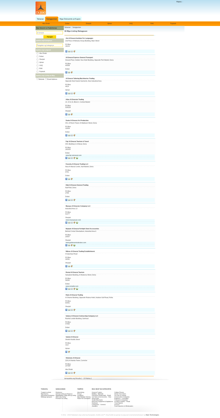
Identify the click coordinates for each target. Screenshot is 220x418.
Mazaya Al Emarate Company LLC (78, 206)
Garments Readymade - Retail (101, 395)
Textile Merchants (97, 400)
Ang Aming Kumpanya (47, 395)
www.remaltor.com (72, 286)
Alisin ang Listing (61, 397)
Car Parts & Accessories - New (101, 397)
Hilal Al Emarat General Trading (77, 185)
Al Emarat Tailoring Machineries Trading (80, 78)
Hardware (95, 403)
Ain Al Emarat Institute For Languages (79, 38)
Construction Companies (122, 397)
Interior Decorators (120, 394)
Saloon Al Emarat (72, 337)
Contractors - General (98, 404)
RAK (152, 23)
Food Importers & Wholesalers (123, 406)
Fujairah (173, 23)
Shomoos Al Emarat (73, 358)
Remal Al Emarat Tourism (75, 272)
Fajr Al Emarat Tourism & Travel (77, 141)
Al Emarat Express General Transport (79, 57)
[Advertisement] (109, 8)
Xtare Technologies (152, 415)
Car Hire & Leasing (120, 395)
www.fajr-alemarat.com (73, 155)
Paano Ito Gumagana (83, 398)
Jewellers (95, 406)
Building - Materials (97, 394)
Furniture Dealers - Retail (122, 401)
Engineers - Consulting (121, 398)
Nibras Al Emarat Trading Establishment (80, 251)
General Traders (97, 392)
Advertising (80, 392)
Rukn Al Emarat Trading (74, 295)
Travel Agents (118, 403)
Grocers (117, 404)
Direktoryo (59, 392)
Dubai (67, 23)
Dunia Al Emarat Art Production (77, 120)
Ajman (109, 23)
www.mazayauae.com (73, 220)
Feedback (80, 395)
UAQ (131, 23)
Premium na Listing (61, 398)
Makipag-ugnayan (46, 397)
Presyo (79, 394)
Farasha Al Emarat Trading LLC (77, 164)
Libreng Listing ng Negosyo (64, 394)
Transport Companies (121, 400)
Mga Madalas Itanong (84, 397)
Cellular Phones (119, 392)
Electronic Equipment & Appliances (102, 401)
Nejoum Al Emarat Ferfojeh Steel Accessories (82, 229)
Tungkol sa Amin (46, 392)
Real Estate (95, 398)
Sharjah (88, 23)
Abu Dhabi (46, 23)
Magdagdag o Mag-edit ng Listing (66, 395)
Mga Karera (44, 394)
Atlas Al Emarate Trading (75, 99)
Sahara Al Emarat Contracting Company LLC (82, 316)
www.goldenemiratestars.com (76, 242)
